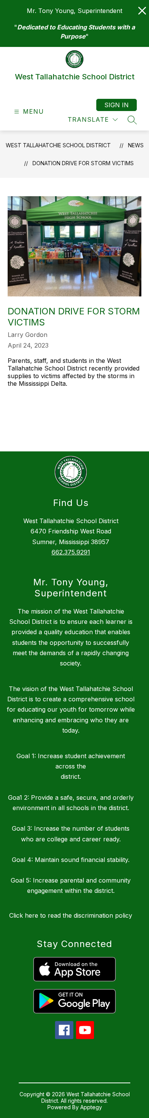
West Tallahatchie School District (58, 145)
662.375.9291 (71, 552)
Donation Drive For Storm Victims (83, 163)
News (136, 145)
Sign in (116, 105)
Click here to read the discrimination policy (70, 915)
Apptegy (91, 1107)
